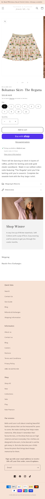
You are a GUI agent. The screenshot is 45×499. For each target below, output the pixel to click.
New (6, 389)
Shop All (8, 383)
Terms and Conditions (13, 358)
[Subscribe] (37, 467)
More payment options (22, 142)
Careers (7, 348)
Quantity (5, 117)
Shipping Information (13, 317)
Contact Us (9, 296)
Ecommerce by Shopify (30, 495)
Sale (6, 399)
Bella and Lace (16, 495)
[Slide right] (27, 82)
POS (21, 495)
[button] (2, 8)
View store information (12, 154)
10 (18, 112)
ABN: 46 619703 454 (12, 369)
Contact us (9, 337)
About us (8, 332)
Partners (8, 353)
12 (26, 112)
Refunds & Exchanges (12, 312)
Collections (9, 394)
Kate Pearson (10, 410)
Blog (6, 307)
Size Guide (8, 302)
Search (7, 291)
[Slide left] (17, 82)
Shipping (11, 98)
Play (6, 404)
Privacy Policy (10, 363)
